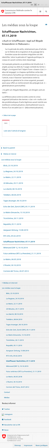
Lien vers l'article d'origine (15, 131)
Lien (5, 123)
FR (35, 5)
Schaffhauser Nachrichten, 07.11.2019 (19, 241)
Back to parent (9, 148)
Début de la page (10, 115)
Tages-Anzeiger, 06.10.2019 (14, 201)
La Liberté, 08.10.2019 (12, 189)
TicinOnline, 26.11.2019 (13, 218)
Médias (7, 397)
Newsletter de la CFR (12, 425)
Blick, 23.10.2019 (10, 165)
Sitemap (17, 445)
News (6, 430)
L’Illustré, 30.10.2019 (12, 265)
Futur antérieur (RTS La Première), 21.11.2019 (22, 253)
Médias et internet (9, 154)
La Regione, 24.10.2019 (13, 171)
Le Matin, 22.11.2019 (12, 177)
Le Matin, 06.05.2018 (12, 259)
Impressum (28, 445)
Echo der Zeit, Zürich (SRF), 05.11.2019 (19, 206)
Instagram (9, 414)
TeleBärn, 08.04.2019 (12, 195)
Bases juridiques (42, 445)
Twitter (7, 409)
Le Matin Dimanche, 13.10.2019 (16, 212)
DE (32, 5)
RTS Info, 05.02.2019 (12, 236)
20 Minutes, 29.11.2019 (13, 183)
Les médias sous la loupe (11, 160)
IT (38, 5)
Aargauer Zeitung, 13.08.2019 (15, 230)
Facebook (7, 419)
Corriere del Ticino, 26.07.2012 (16, 271)
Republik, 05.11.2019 (12, 224)
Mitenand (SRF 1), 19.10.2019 (15, 247)
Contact (7, 392)
